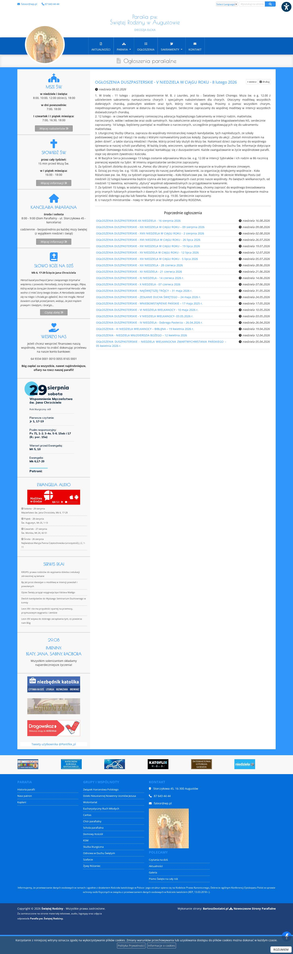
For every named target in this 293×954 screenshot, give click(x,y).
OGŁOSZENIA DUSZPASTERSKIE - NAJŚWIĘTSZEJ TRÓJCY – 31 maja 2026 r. (144, 291)
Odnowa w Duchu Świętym (99, 853)
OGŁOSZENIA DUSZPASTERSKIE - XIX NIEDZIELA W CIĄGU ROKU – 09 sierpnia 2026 (150, 227)
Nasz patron (24, 796)
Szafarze (88, 859)
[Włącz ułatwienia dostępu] (286, 7)
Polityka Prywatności (131, 945)
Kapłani (21, 802)
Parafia (123, 49)
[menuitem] (101, 46)
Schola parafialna (93, 827)
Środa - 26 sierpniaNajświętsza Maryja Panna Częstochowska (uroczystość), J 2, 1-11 (53, 542)
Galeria (153, 872)
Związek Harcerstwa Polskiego (101, 789)
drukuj (265, 81)
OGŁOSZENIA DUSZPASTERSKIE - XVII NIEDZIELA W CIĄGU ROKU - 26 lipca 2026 (148, 240)
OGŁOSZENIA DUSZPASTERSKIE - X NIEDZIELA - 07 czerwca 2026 (138, 284)
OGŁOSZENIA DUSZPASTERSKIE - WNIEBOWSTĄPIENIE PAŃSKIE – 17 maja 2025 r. (149, 303)
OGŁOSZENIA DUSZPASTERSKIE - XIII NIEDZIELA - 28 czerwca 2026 (139, 265)
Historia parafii (26, 789)
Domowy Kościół (93, 834)
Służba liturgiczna (93, 847)
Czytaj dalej (52, 312)
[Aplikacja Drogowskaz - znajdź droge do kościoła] (53, 728)
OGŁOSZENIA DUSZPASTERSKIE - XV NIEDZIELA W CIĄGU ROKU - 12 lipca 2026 (147, 252)
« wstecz (252, 81)
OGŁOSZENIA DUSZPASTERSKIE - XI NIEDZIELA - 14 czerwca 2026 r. (140, 278)
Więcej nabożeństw (52, 128)
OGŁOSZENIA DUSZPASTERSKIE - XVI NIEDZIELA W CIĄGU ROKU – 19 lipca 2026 (148, 246)
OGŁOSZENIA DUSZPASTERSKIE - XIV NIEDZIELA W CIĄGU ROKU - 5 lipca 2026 (147, 259)
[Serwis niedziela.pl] (210, 764)
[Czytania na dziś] (53, 706)
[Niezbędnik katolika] (53, 684)
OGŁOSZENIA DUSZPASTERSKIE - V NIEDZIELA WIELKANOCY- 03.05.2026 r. (144, 316)
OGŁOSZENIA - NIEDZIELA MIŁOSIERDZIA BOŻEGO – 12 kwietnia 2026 (141, 335)
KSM (85, 840)
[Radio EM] (253, 764)
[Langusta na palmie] (80, 764)
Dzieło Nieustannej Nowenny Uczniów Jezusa (109, 796)
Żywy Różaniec (91, 866)
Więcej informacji (52, 183)
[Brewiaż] (166, 764)
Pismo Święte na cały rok (163, 879)
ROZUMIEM (281, 949)
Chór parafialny (92, 821)
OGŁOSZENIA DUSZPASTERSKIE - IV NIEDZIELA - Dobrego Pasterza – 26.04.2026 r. (149, 322)
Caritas (87, 815)
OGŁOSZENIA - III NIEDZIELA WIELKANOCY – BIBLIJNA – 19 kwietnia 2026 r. (145, 329)
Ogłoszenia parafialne (150, 61)
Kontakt (195, 49)
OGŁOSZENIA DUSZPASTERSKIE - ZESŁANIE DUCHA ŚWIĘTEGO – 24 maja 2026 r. (148, 297)
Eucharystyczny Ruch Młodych (101, 808)
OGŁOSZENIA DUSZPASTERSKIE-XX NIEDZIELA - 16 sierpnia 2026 (138, 220)
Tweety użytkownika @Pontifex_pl (53, 744)
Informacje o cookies (161, 945)
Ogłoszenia (145, 49)
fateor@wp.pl (29, 4)
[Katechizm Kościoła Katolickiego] (36, 764)
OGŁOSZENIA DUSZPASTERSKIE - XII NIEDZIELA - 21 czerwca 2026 (139, 271)
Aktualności (100, 49)
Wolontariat (90, 802)
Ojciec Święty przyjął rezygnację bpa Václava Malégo (48, 592)
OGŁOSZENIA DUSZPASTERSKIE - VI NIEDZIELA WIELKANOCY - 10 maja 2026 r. (147, 310)
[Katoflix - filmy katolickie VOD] (123, 764)
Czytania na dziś (158, 859)
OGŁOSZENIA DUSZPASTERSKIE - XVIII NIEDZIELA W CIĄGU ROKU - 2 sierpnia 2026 (150, 233)
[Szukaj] (270, 4)
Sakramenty (170, 49)
